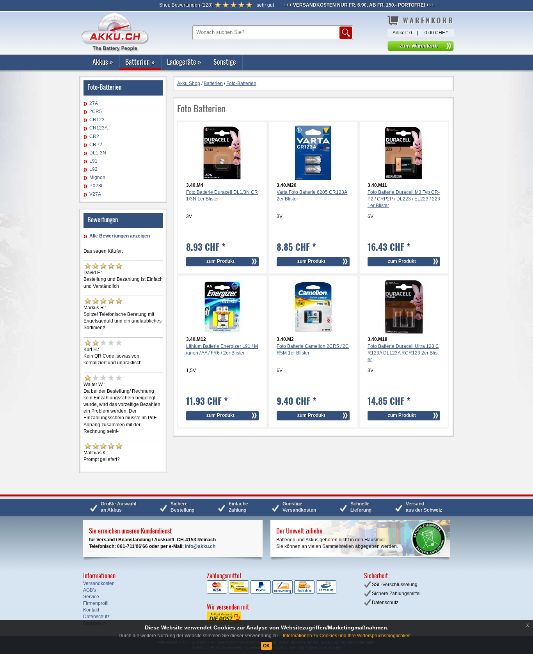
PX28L (96, 185)
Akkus (102, 62)
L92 (93, 169)
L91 (93, 161)
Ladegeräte (184, 62)
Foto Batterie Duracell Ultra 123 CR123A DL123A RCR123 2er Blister (403, 353)
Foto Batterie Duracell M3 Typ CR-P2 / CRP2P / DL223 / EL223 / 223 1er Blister (404, 199)
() (186, 5)
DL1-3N (97, 153)
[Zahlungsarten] (271, 592)
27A (93, 103)
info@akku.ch (200, 546)
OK (266, 646)
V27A (95, 194)
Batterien (140, 62)
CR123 (97, 119)
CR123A (98, 128)
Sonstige (224, 62)
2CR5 (95, 111)
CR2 (94, 136)
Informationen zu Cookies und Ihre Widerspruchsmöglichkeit (346, 635)
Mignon (97, 177)
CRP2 (95, 144)
